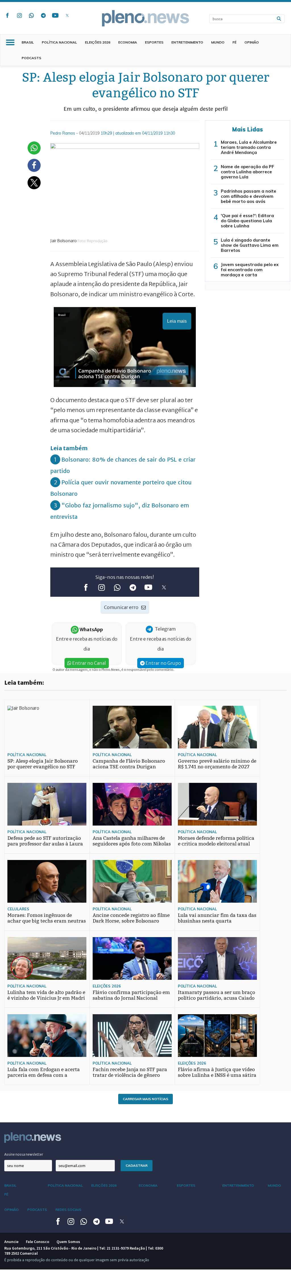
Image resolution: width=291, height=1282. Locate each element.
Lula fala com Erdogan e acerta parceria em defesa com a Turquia (43, 1075)
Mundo (218, 42)
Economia (127, 42)
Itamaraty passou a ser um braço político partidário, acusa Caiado (216, 995)
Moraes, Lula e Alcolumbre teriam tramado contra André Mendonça (249, 147)
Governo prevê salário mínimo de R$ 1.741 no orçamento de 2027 (217, 764)
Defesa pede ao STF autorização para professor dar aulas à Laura (45, 841)
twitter (67, 15)
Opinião (251, 42)
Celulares (18, 909)
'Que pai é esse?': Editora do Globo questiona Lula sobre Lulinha (247, 221)
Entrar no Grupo (163, 663)
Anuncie (11, 1241)
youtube (55, 15)
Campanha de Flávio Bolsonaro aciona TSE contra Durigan (129, 764)
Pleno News (145, 18)
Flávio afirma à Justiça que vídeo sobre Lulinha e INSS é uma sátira (217, 1072)
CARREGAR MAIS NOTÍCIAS (145, 1099)
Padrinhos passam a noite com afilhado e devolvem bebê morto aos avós (248, 196)
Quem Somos (68, 1241)
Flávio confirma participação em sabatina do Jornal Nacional (131, 995)
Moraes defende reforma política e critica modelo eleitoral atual (216, 841)
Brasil (28, 42)
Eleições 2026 (97, 42)
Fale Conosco (37, 1241)
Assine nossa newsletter (23, 1154)
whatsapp (31, 15)
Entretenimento (187, 42)
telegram (43, 15)
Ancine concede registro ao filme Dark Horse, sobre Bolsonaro (131, 918)
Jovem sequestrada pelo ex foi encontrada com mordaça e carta (249, 269)
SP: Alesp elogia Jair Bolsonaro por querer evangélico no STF (42, 764)
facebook (7, 15)
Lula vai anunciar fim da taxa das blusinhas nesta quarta (217, 918)
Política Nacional (59, 42)
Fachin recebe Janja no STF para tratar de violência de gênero (130, 1072)
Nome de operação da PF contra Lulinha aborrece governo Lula (247, 172)
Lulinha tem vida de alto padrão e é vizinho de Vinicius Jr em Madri (46, 995)
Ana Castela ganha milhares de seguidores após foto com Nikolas (132, 841)
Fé (234, 42)
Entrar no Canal (88, 663)
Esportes (154, 42)
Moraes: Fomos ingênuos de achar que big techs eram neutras (46, 918)
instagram (19, 15)
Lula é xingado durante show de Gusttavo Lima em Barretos (249, 245)
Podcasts (31, 58)
